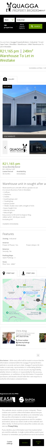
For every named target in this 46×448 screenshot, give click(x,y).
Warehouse (22, 44)
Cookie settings (10, 442)
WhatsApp (22, 345)
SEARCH (37, 26)
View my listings (24, 342)
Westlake (13, 44)
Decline (25, 442)
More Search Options (22, 26)
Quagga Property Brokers (19, 42)
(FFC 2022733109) (22, 336)
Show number (23, 340)
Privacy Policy (13, 426)
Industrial (33, 42)
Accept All (38, 442)
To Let (41, 42)
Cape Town (4, 44)
